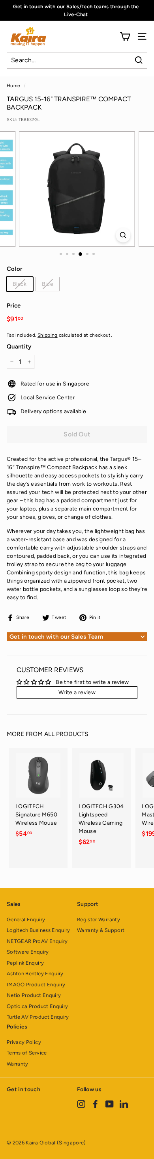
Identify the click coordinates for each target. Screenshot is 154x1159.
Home (13, 85)
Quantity (19, 346)
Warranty (17, 1064)
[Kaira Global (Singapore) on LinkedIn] (124, 1103)
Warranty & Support (100, 930)
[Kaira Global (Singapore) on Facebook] (95, 1103)
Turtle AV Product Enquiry (38, 1017)
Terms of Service (27, 1053)
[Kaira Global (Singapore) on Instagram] (81, 1103)
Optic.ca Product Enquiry (37, 1006)
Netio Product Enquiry (34, 995)
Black (20, 284)
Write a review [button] (77, 692)
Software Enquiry (28, 952)
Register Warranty (98, 919)
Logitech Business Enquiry (38, 930)
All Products (66, 734)
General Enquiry (26, 919)
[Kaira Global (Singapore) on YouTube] (109, 1103)
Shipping (48, 335)
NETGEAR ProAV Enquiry (37, 941)
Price (14, 305)
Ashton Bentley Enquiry (35, 973)
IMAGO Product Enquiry (36, 985)
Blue (47, 284)
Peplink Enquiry (25, 963)
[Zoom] (123, 235)
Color (15, 268)
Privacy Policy (24, 1042)
